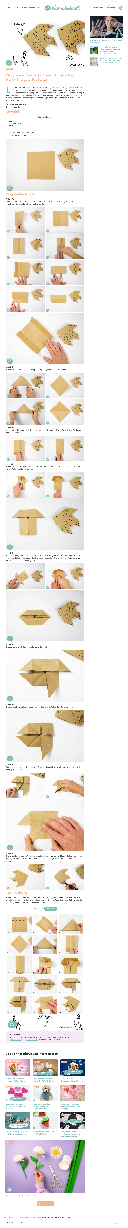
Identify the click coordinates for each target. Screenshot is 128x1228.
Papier (36, 1115)
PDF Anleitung (14, 126)
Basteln (9, 1061)
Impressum (118, 1223)
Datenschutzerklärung (106, 1223)
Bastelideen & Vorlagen (30, 8)
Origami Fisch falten (16, 123)
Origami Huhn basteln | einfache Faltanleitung (43, 1080)
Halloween (65, 1115)
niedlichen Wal (32, 1040)
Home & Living (98, 8)
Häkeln (9, 1087)
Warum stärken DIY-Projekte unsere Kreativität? (106, 41)
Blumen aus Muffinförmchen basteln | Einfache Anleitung (30, 1196)
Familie (64, 1061)
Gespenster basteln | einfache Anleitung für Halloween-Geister (70, 1134)
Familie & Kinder (13, 8)
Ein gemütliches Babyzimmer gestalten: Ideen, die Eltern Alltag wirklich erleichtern (111, 60)
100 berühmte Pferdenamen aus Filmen (72, 1080)
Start (5, 1217)
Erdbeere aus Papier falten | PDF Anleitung (45, 1133)
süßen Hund (15, 1040)
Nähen (36, 1087)
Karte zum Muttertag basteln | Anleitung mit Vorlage (70, 1106)
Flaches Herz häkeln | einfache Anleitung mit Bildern (16, 1106)
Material (12, 121)
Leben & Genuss (111, 8)
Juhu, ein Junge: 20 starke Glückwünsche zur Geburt (17, 1133)
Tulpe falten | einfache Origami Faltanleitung (15, 1080)
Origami (9, 69)
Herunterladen (50, 908)
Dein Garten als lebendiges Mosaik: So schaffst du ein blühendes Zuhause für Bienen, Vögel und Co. (110, 50)
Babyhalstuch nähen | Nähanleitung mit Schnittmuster (43, 1106)
